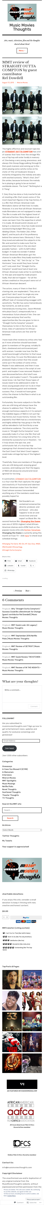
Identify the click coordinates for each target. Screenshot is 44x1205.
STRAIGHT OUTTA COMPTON (18, 152)
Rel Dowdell (7, 547)
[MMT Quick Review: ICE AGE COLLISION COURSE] (32, 1063)
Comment (34, 706)
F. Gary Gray (30, 544)
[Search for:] (22, 810)
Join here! (9, 748)
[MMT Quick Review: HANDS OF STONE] (12, 1043)
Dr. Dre (22, 544)
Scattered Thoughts (11, 792)
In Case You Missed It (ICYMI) (15, 769)
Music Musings (8, 783)
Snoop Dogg (17, 547)
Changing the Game (30, 521)
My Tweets (7, 841)
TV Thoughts (8, 798)
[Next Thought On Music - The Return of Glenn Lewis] (12, 980)
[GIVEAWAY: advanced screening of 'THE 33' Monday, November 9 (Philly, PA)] (12, 1022)
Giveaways (7, 766)
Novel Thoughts (9, 789)
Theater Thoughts (10, 795)
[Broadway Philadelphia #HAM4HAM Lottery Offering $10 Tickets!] (32, 1043)
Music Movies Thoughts (22, 27)
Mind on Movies (22, 83)
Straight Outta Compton (12, 550)
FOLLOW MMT (8, 718)
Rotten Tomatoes (32, 530)
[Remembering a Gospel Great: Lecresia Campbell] (12, 1001)
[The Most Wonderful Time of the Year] (32, 1022)
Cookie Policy (11, 1196)
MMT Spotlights (9, 781)
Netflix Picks (7, 786)
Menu (21, 51)
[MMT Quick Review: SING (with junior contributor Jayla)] (32, 980)
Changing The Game (10, 544)
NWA (38, 544)
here (27, 536)
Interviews (7, 775)
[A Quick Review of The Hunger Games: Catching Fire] (12, 1063)
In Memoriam (8, 772)
